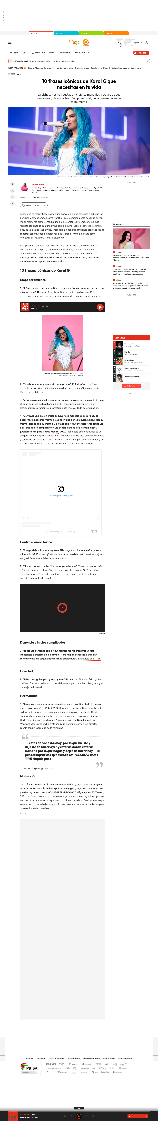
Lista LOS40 (13, 53)
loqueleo (105, 1071)
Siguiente (92, 1116)
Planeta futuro (112, 1067)
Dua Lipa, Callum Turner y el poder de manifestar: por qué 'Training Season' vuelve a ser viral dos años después (129, 271)
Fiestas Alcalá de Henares (39, 68)
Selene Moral (38, 184)
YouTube (74, 1032)
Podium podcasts (74, 1071)
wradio (75, 1067)
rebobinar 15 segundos (71, 1116)
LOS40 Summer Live (81, 53)
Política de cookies (73, 1058)
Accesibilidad (41, 1058)
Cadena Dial (94, 1067)
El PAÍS (50, 1064)
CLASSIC (59, 33)
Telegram (12, 203)
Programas (40, 53)
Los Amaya (136, 68)
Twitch (89, 1032)
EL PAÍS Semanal (103, 1067)
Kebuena (121, 1067)
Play (79, 1116)
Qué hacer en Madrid (100, 68)
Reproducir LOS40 (100, 307)
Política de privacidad (56, 1058)
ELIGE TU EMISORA (136, 1116)
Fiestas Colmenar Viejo (63, 68)
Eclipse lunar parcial (120, 68)
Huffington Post (54, 1067)
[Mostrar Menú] (11, 42)
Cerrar (148, 61)
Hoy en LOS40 (64, 53)
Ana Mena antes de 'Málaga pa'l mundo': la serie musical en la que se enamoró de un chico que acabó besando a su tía (131, 285)
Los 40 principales (62, 1064)
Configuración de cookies (91, 1058)
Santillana (74, 1064)
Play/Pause (62, 608)
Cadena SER (98, 1064)
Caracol (123, 1064)
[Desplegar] (79, 1108)
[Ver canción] (119, 345)
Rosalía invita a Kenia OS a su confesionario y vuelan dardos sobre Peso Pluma (131, 257)
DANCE (84, 33)
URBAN (109, 33)
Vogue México (51, 431)
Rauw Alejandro (82, 68)
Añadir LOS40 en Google (35, 205)
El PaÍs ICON (84, 1071)
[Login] (146, 42)
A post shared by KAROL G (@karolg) (60, 532)
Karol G (23, 813)
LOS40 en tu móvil (108, 1058)
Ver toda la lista (130, 386)
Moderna (61, 1071)
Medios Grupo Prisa (29, 1072)
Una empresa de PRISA (29, 1066)
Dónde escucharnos (125, 1058)
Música (25, 53)
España (136, 42)
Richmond (49, 1071)
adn (114, 1064)
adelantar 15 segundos (86, 1116)
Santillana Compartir (87, 1064)
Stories (94, 1032)
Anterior (65, 1116)
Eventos (52, 53)
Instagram (64, 1032)
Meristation (117, 1071)
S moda (94, 1071)
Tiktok (69, 1032)
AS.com (105, 1064)
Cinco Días (84, 1067)
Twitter (12, 190)
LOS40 (34, 33)
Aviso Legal (30, 1058)
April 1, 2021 (49, 768)
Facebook (12, 184)
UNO (68, 1067)
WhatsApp (12, 197)
